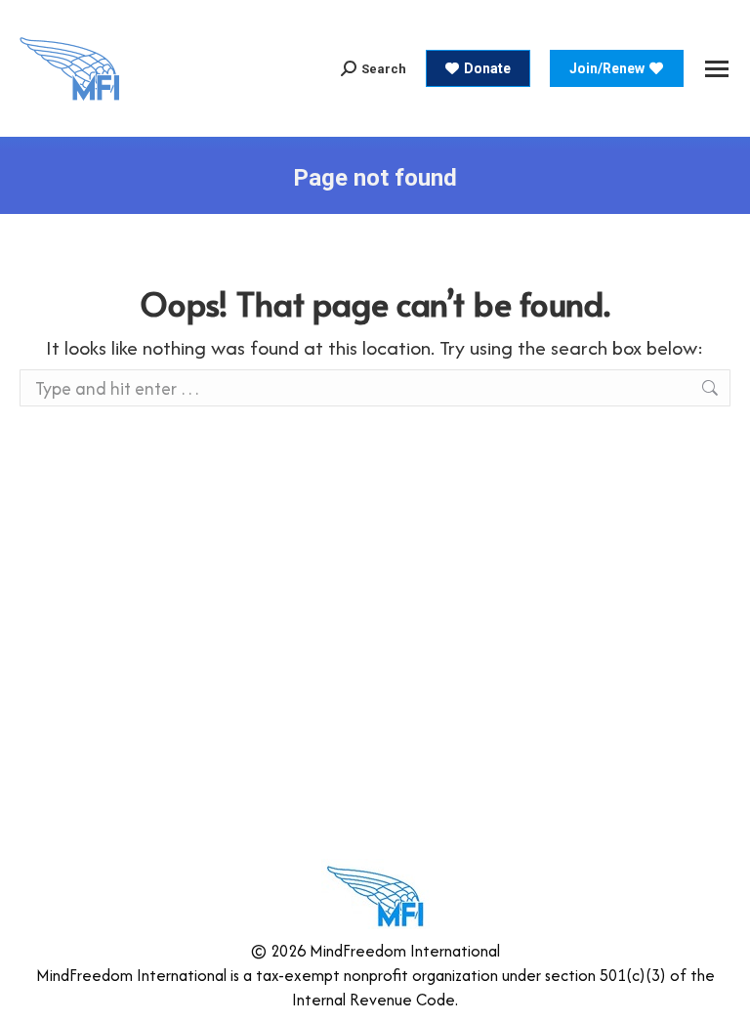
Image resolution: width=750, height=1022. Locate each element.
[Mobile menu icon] (716, 69)
